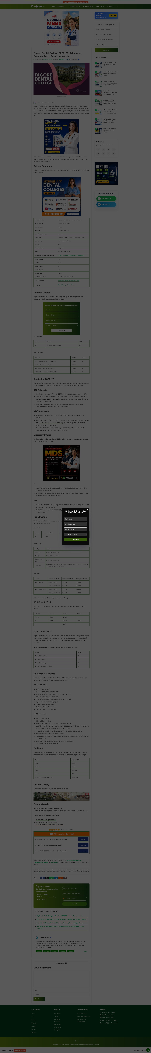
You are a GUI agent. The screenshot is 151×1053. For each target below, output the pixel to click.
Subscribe (76, 539)
